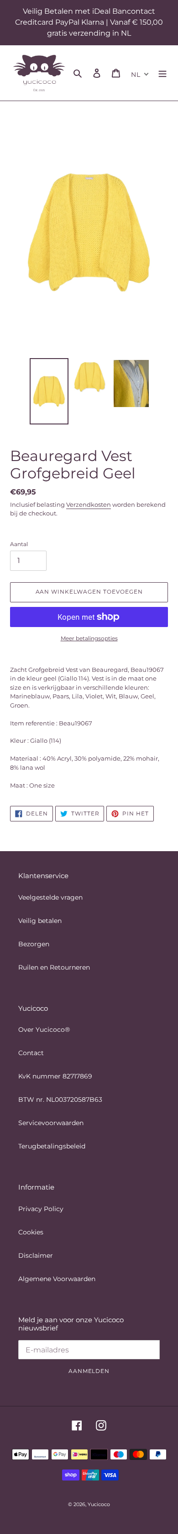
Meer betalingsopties (89, 638)
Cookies (30, 1232)
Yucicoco (99, 1504)
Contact (31, 1053)
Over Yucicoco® (44, 1029)
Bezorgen (33, 944)
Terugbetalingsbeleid (51, 1146)
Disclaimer (35, 1255)
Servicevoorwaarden (51, 1123)
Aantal (19, 544)
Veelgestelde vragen (50, 897)
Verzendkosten (88, 504)
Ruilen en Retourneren (54, 967)
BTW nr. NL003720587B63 (60, 1099)
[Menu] (162, 73)
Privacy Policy (40, 1209)
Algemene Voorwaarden (56, 1279)
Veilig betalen (40, 921)
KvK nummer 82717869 (55, 1076)
